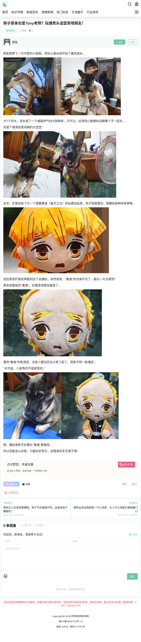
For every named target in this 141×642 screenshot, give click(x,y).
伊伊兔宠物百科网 (80, 616)
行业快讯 (92, 12)
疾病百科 (32, 12)
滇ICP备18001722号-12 (71, 621)
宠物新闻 (47, 12)
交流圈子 (77, 12)
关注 (120, 42)
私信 (133, 42)
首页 (5, 12)
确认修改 (133, 534)
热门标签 (62, 12)
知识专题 (17, 12)
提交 (132, 576)
